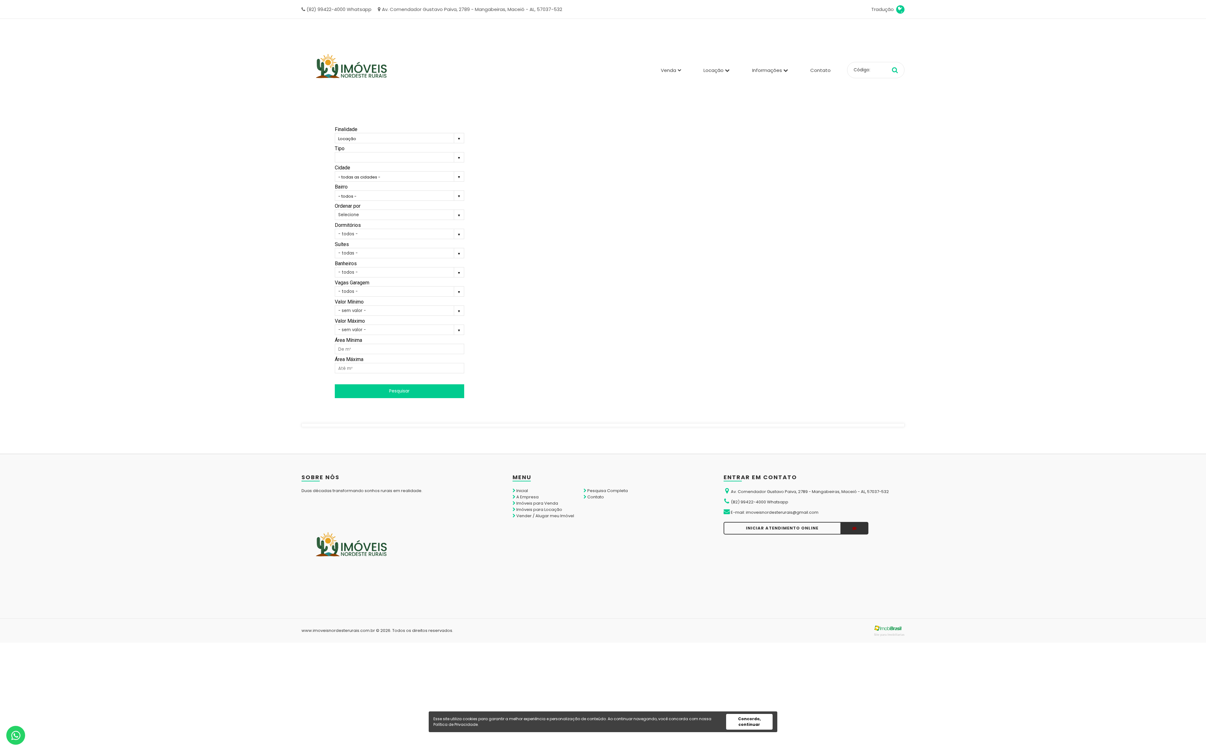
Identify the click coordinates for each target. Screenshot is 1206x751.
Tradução (883, 9)
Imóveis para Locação (538, 510)
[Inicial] (352, 70)
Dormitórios (348, 225)
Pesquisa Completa (607, 491)
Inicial (521, 491)
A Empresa (527, 497)
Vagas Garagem (352, 283)
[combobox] (399, 139)
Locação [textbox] (347, 139)
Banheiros (346, 263)
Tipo (340, 148)
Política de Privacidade (455, 724)
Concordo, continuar (749, 721)
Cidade (342, 168)
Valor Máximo (350, 321)
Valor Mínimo (349, 302)
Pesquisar (399, 391)
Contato (820, 70)
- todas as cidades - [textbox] (359, 177)
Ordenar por (348, 206)
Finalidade (346, 129)
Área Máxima (349, 359)
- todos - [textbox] (347, 196)
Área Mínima (348, 340)
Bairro (341, 187)
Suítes (342, 244)
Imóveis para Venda (536, 503)
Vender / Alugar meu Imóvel (544, 516)
